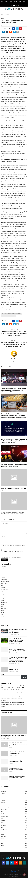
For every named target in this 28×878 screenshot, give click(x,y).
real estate (4, 315)
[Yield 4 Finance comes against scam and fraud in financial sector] (4, 761)
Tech (2, 614)
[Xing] (24, 863)
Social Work (3, 608)
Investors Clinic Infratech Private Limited (11, 313)
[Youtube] (16, 863)
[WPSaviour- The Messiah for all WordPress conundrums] (4, 753)
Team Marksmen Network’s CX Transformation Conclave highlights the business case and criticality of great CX (13, 390)
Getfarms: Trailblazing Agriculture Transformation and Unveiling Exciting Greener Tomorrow (17, 640)
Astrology (3, 571)
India (2, 591)
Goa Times (4, 25)
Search (2, 674)
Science (2, 606)
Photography (3, 598)
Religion (3, 604)
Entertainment (4, 579)
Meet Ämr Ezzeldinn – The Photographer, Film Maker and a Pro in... (18, 744)
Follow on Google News (22, 2)
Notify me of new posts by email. (11, 557)
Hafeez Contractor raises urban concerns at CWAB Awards (13, 685)
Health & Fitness (4, 589)
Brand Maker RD (14, 871)
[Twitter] (7, 863)
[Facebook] (3, 863)
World (2, 619)
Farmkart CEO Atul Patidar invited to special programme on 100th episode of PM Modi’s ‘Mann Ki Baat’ (18, 649)
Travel (2, 617)
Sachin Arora (12, 315)
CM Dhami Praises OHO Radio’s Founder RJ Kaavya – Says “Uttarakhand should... (16, 778)
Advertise (6, 1)
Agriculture (3, 566)
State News (3, 612)
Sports (2, 610)
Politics (2, 600)
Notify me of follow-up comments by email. (12, 552)
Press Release (4, 602)
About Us (1, 2)
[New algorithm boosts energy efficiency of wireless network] (4, 769)
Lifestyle (3, 594)
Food (2, 585)
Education (3, 577)
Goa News (3, 587)
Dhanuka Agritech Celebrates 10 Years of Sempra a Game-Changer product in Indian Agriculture (18, 631)
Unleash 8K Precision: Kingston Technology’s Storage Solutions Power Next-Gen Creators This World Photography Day (13, 698)
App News (3, 568)
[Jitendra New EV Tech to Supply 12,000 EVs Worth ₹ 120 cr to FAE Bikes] (14, 725)
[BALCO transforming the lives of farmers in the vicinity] (4, 669)
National (3, 596)
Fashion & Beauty (5, 581)
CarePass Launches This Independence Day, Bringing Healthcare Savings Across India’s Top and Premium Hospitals (12, 704)
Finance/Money (4, 583)
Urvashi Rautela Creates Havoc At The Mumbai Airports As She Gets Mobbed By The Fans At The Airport (14, 333)
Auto (2, 573)
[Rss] (20, 863)
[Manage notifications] (24, 874)
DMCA (15, 1)
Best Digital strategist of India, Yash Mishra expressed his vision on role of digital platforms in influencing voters (14, 344)
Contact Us (11, 2)
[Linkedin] (12, 863)
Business (2, 18)
